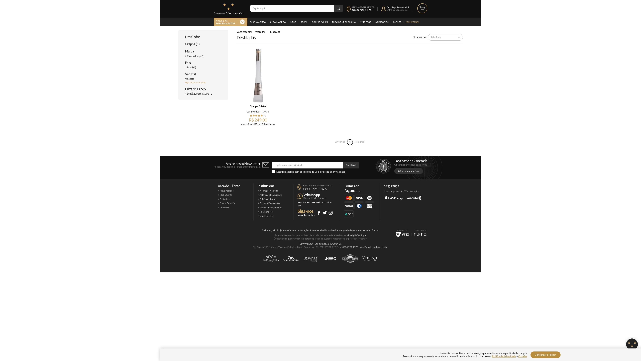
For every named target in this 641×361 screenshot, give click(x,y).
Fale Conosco (266, 211)
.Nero (293, 22)
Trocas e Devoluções (270, 203)
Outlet (397, 22)
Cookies (522, 356)
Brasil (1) (191, 67)
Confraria (224, 207)
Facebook (319, 213)
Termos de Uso (311, 171)
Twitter (325, 213)
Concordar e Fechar (545, 354)
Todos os (225, 22)
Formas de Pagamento (271, 207)
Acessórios (382, 22)
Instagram (331, 213)
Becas (304, 22)
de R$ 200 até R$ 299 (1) (199, 93)
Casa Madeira (278, 22)
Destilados (192, 37)
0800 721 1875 (362, 10)
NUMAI (420, 234)
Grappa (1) (192, 44)
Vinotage (365, 22)
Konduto (414, 197)
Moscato (275, 31)
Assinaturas (412, 22)
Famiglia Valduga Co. (229, 8)
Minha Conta (226, 195)
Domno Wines (320, 22)
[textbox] (292, 8)
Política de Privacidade (333, 171)
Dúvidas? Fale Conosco (314, 198)
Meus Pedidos (227, 190)
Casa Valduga (258, 22)
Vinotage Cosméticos (370, 258)
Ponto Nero (330, 258)
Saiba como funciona (409, 171)
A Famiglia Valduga (269, 190)
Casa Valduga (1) (195, 56)
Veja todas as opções (195, 82)
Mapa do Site (266, 216)
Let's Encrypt (393, 197)
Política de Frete (267, 199)
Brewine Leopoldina (344, 22)
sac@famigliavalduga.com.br (374, 247)
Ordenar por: (420, 37)
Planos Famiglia (227, 203)
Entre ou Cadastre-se (397, 10)
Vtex (402, 234)
